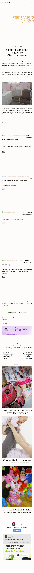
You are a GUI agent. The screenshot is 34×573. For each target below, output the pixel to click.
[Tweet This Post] (13, 345)
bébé (4, 347)
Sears (14, 349)
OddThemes (14, 571)
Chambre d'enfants (17, 347)
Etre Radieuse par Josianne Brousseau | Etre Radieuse (15, 567)
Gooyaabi (27, 571)
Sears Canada (20, 349)
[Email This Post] (20, 345)
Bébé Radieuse (8, 347)
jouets (23, 347)
